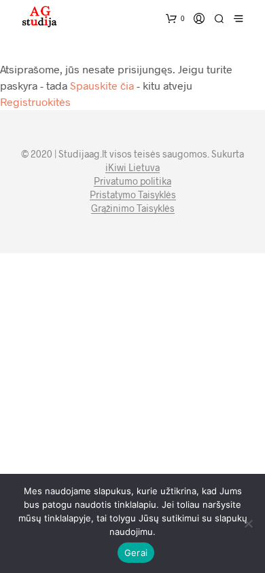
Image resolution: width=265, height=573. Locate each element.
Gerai (135, 552)
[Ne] (248, 523)
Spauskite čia (102, 85)
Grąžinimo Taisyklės (133, 208)
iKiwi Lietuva (132, 167)
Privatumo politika (132, 181)
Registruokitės (35, 101)
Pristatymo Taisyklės (133, 194)
